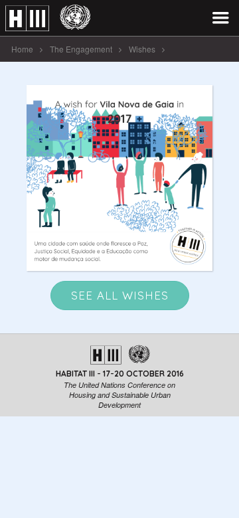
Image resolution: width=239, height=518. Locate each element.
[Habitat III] (48, 18)
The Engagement (81, 48)
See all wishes (120, 295)
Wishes (142, 48)
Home (22, 48)
